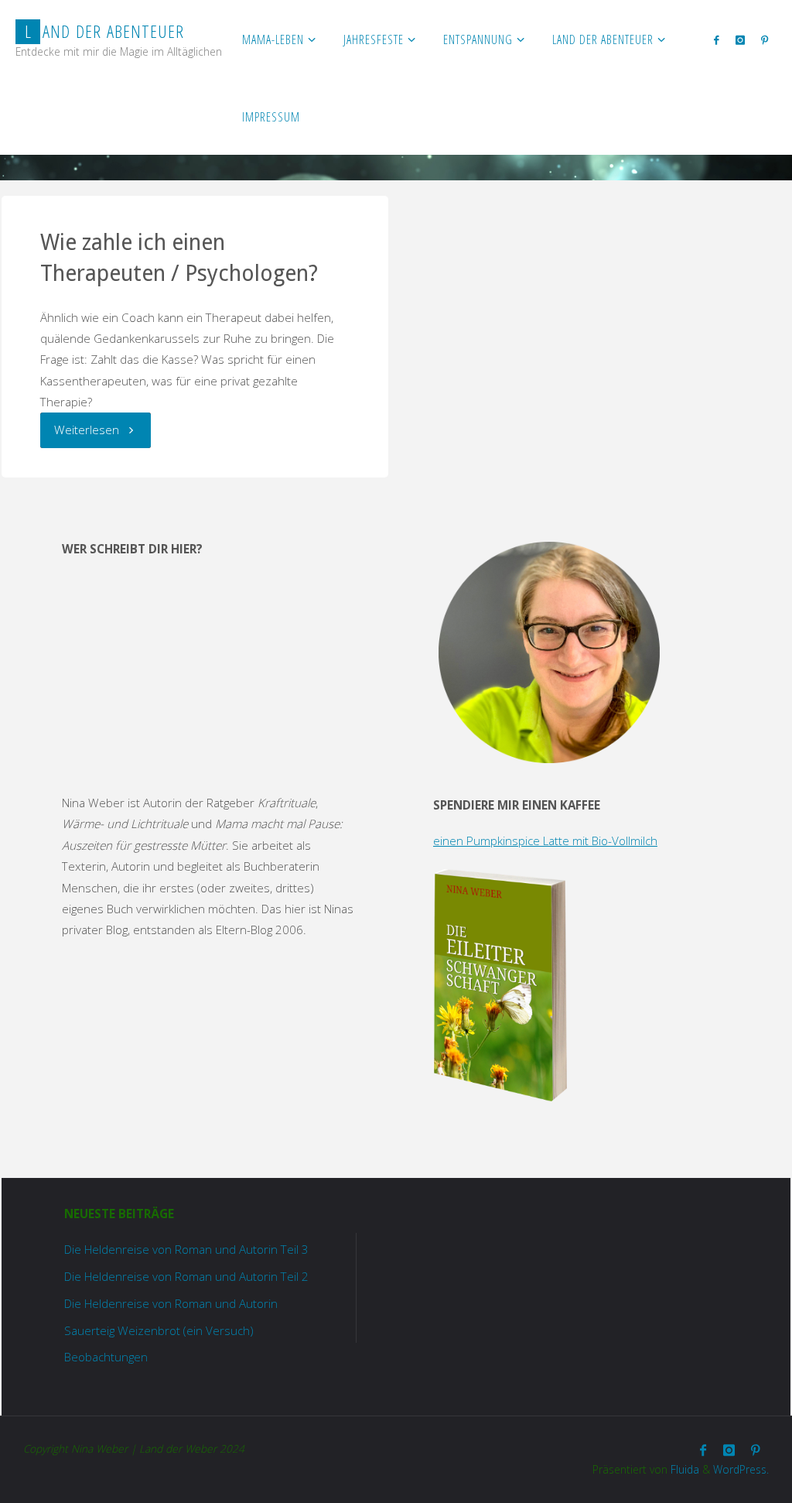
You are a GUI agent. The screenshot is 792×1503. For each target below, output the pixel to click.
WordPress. (741, 1469)
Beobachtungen (106, 1356)
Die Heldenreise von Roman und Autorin (171, 1303)
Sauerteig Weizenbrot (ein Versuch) (159, 1330)
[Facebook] (716, 39)
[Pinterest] (764, 39)
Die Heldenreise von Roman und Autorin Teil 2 (186, 1276)
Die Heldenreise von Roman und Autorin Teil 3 (186, 1249)
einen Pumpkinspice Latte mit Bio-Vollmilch (545, 840)
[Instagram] (740, 39)
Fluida (683, 1469)
